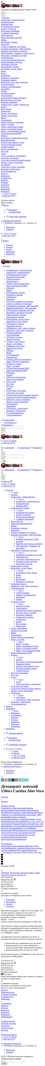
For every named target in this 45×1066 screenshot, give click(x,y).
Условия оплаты (8, 1021)
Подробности (6, 884)
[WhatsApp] (20, 779)
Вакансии (5, 1010)
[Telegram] (27, 779)
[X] (13, 779)
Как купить (11, 902)
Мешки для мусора (14, 826)
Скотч (18, 682)
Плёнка (19, 660)
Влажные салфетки (16, 848)
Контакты (5, 1012)
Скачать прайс (7, 1028)
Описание (10, 900)
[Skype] (23, 779)
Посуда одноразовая (31, 830)
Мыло (25, 826)
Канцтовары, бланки (17, 819)
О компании (6, 1003)
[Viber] (16, 779)
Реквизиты (5, 1015)
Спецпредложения (9, 994)
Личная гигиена (23, 606)
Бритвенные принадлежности (13, 846)
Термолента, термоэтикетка (28, 501)
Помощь (4, 1030)
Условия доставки (8, 1023)
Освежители (33, 826)
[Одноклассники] (6, 779)
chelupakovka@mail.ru (12, 221)
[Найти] (3, 15)
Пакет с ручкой (22, 644)
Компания (15, 713)
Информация (6, 1017)
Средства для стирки (19, 833)
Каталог (14, 495)
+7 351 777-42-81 (9, 194)
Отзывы (4, 1008)
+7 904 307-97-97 (8, 196)
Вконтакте (10, 227)
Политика (5, 1026)
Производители (7, 992)
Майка (8, 813)
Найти (4, 1064)
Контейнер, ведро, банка (26, 573)
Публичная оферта (9, 1035)
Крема (14, 850)
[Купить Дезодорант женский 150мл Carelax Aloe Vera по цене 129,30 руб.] (22, 875)
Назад (16, 492)
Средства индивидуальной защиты (18, 834)
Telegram (9, 229)
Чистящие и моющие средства (29, 555)
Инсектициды (16, 810)
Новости (4, 1006)
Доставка (10, 906)
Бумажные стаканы (20, 813)
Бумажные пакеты (14, 821)
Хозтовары (20, 697)
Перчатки (32, 813)
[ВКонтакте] (2, 779)
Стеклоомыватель (19, 839)
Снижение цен (7, 997)
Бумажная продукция (25, 512)
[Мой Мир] (9, 779)
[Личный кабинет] (2, 450)
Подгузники (22, 850)
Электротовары (22, 593)
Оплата (9, 904)
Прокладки (32, 850)
